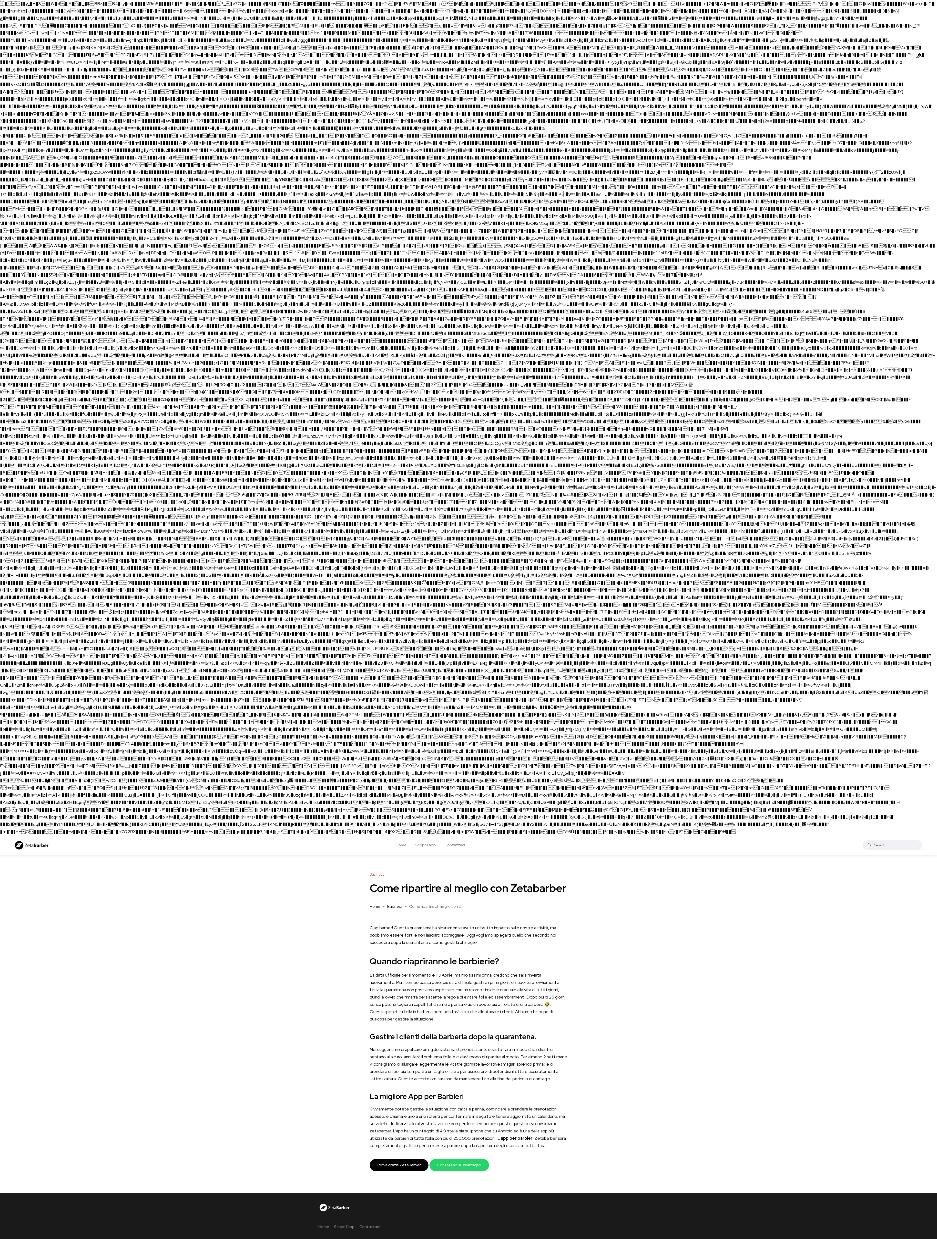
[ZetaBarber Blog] (87, 845)
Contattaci (455, 845)
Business (394, 906)
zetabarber (380, 1131)
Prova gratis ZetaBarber (399, 1165)
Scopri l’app (425, 845)
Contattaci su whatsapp (459, 1165)
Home (401, 845)
